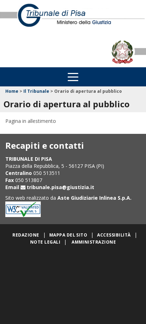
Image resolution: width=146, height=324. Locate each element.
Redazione (25, 235)
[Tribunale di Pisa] (73, 18)
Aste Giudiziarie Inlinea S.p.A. (94, 197)
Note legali (45, 242)
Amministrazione (94, 242)
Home (11, 91)
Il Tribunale (36, 91)
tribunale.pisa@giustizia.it (60, 187)
